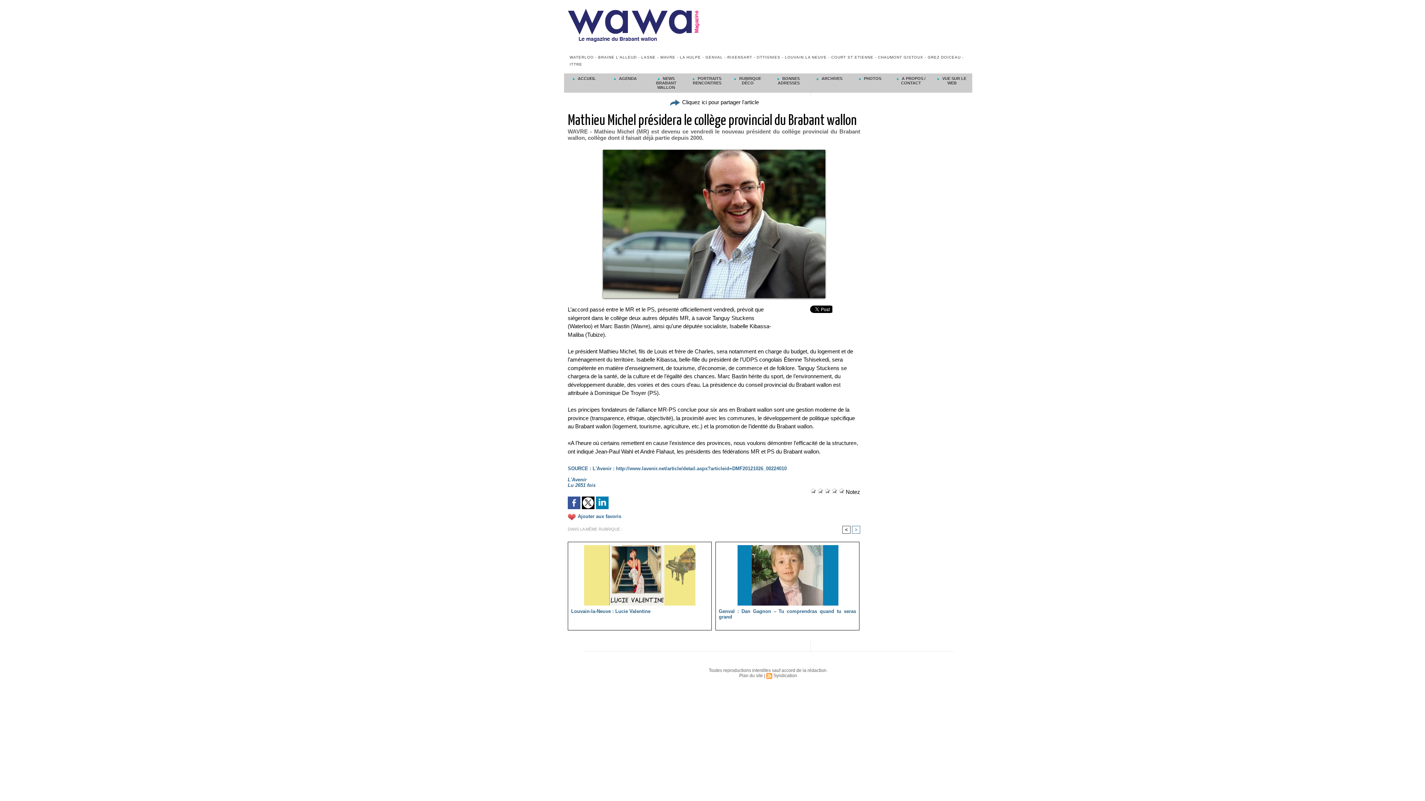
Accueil (586, 78)
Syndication (785, 675)
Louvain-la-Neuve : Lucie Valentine (611, 611)
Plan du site (751, 675)
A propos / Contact (913, 80)
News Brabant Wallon (666, 83)
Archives (831, 78)
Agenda (627, 78)
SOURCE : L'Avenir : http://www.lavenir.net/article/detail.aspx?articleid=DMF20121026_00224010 (677, 468)
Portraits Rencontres (707, 80)
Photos (872, 78)
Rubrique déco (749, 80)
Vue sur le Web (953, 80)
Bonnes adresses (789, 80)
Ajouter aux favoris (599, 516)
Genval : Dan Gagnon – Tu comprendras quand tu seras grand (787, 614)
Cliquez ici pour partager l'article (720, 102)
